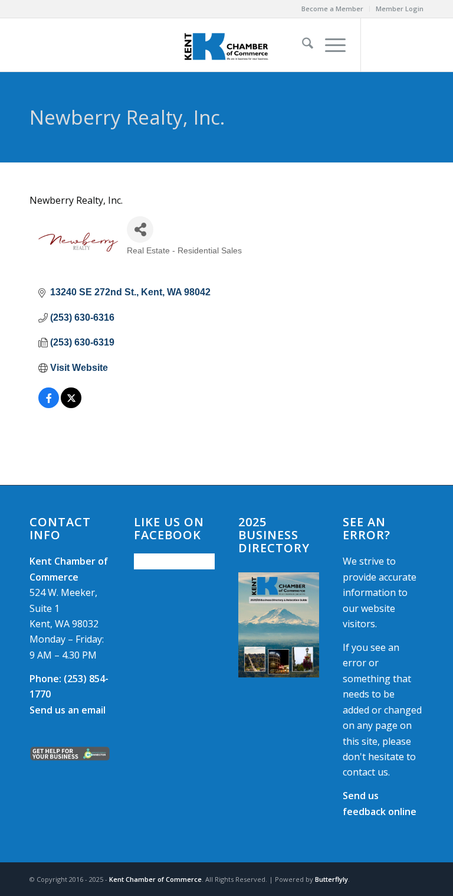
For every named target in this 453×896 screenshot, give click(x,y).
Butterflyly (331, 879)
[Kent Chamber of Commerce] (226, 44)
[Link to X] (397, 45)
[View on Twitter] (71, 405)
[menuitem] (333, 9)
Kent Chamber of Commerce (155, 879)
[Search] (301, 44)
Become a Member (332, 8)
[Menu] (329, 44)
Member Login (400, 8)
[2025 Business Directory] (278, 624)
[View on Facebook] (48, 405)
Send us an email (67, 709)
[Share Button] (140, 229)
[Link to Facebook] (379, 45)
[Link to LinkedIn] (415, 45)
